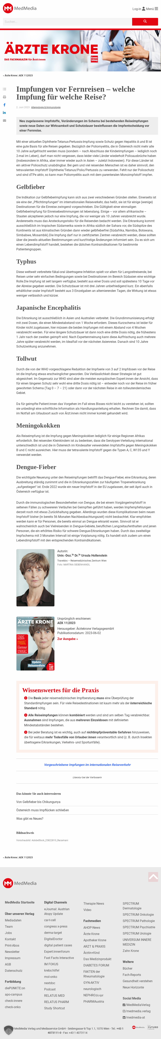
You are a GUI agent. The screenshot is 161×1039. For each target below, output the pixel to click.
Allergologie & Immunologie (45, 107)
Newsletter (12, 952)
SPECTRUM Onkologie (138, 914)
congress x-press (55, 926)
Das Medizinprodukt (97, 959)
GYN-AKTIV (91, 983)
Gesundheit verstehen (138, 981)
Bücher (127, 968)
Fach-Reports (132, 975)
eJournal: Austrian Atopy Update (57, 911)
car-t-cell (50, 920)
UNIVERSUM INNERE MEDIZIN (137, 942)
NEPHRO (93, 995)
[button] (8, 1030)
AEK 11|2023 (26, 75)
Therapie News (93, 903)
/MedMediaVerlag (137, 1005)
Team (9, 926)
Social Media (132, 998)
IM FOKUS (51, 964)
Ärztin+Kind (91, 953)
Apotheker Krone (94, 940)
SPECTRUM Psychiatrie (139, 927)
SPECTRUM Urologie (137, 933)
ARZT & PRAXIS (94, 946)
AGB (8, 964)
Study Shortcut (54, 1008)
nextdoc (49, 983)
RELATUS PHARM (56, 1002)
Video (87, 910)
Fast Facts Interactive (59, 958)
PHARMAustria (93, 1001)
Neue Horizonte (133, 987)
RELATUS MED (54, 996)
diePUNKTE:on (15, 988)
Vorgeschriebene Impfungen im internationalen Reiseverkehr (87, 765)
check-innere (13, 1001)
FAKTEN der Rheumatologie (93, 974)
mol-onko (50, 977)
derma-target (53, 933)
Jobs (8, 933)
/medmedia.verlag (138, 1011)
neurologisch (92, 989)
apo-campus (13, 994)
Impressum (12, 958)
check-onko (13, 1007)
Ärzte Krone (91, 934)
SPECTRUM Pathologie (139, 921)
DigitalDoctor (53, 939)
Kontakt (10, 939)
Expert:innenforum (57, 951)
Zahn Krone (131, 951)
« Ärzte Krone (10, 75)
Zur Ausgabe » (67, 639)
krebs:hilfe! (51, 970)
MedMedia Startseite (20, 902)
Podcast (50, 989)
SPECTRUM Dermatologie (132, 906)
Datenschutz (13, 971)
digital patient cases (58, 945)
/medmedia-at (135, 1017)
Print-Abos (12, 945)
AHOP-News (91, 927)
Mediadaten (13, 920)
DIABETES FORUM (96, 965)
